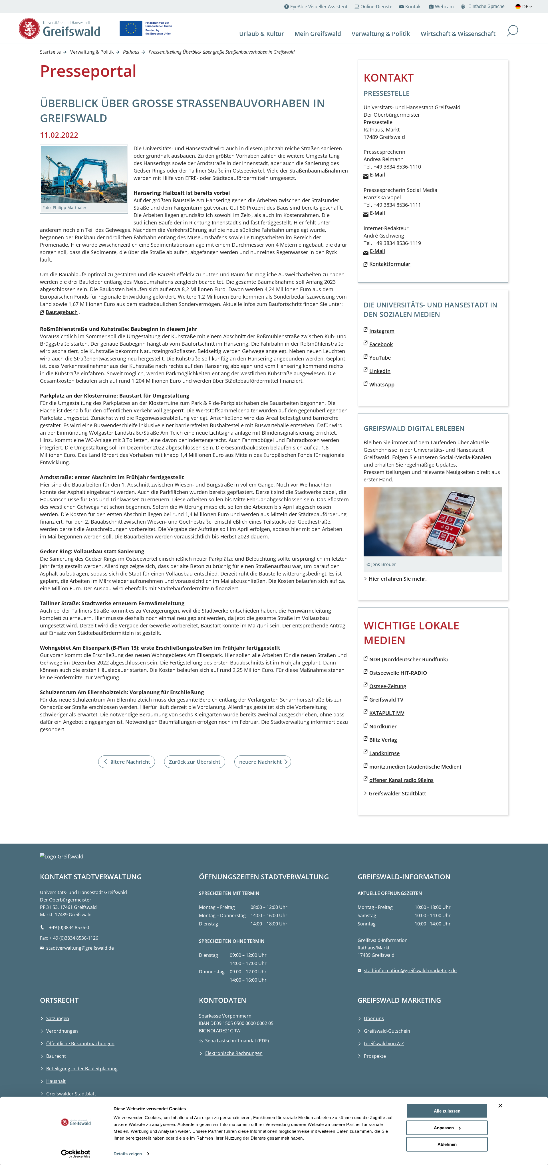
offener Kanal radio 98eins (401, 780)
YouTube (380, 357)
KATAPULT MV (386, 713)
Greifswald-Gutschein (387, 1031)
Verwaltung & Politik (92, 52)
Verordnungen (62, 1031)
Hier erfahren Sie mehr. (398, 578)
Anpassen (444, 1127)
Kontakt (413, 6)
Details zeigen (128, 1153)
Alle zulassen (447, 1111)
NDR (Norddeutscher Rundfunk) (408, 659)
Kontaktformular (389, 263)
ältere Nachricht (130, 761)
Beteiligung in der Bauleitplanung (82, 1068)
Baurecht (56, 1056)
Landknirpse (384, 753)
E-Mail (377, 174)
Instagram (381, 330)
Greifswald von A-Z (384, 1043)
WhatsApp (381, 384)
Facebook (381, 344)
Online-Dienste (376, 6)
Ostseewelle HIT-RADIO (398, 672)
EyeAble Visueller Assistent (319, 6)
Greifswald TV (386, 699)
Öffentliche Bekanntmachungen (80, 1043)
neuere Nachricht (260, 761)
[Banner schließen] (500, 1106)
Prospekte (375, 1056)
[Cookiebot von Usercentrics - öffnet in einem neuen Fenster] (76, 1154)
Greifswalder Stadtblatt (397, 793)
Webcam (444, 6)
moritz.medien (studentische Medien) (415, 766)
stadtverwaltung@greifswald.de (80, 948)
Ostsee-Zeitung (387, 686)
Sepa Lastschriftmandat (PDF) (237, 1041)
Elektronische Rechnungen (234, 1053)
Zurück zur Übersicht (194, 761)
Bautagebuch (62, 312)
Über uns (374, 1018)
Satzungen (57, 1018)
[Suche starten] (512, 31)
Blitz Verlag (383, 739)
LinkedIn (379, 371)
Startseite (50, 52)
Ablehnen (447, 1144)
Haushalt (56, 1081)
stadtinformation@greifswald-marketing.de (410, 970)
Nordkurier (383, 726)
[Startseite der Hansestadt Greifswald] (59, 28)
